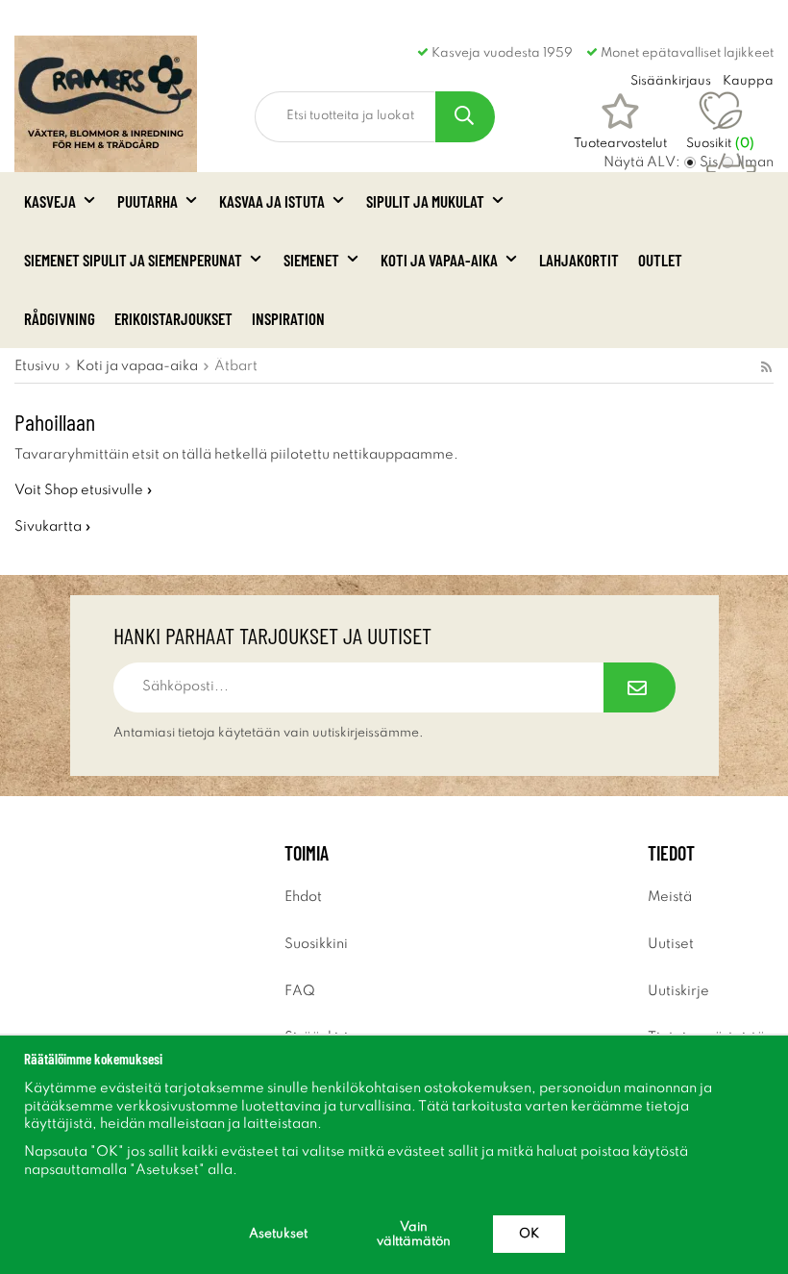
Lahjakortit (579, 259)
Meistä (670, 897)
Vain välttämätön (414, 1234)
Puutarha (147, 201)
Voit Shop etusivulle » (83, 490)
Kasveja (50, 201)
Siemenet (311, 259)
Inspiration (288, 318)
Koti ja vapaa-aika (439, 259)
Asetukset (278, 1234)
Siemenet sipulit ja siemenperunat (133, 259)
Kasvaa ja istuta (272, 201)
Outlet (660, 259)
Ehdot (303, 897)
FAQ (299, 991)
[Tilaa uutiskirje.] (639, 687)
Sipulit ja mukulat (425, 201)
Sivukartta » (52, 527)
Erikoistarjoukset (173, 318)
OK (529, 1234)
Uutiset (671, 944)
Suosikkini (316, 944)
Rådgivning (59, 318)
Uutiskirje (678, 991)
